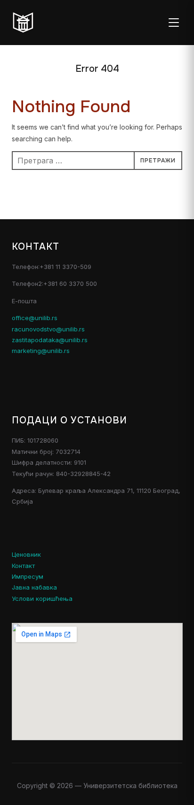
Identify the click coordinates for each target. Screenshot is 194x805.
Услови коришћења (42, 598)
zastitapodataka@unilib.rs (50, 340)
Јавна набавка (34, 587)
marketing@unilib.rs (41, 350)
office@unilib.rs (34, 318)
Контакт (23, 565)
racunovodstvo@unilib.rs (48, 329)
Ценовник (26, 554)
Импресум (27, 576)
